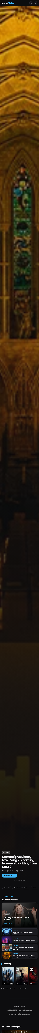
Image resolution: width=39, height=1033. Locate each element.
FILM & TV (15, 938)
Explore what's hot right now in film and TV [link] (14, 989)
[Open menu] (35, 3)
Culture (6, 852)
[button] (8, 976)
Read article (8, 875)
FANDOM (15, 930)
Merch (8, 3)
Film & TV (6, 888)
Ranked (35, 888)
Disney (26, 888)
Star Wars (17, 888)
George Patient (8, 871)
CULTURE (15, 953)
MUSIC (7, 914)
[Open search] (31, 3)
